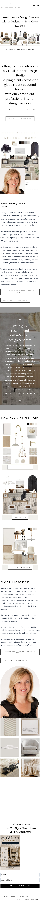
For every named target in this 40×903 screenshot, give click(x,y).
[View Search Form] (38, 5)
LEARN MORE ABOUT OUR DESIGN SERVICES (20, 109)
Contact (5, 896)
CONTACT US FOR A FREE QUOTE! (15, 300)
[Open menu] (34, 5)
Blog (13, 896)
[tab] (19, 400)
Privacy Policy (24, 896)
